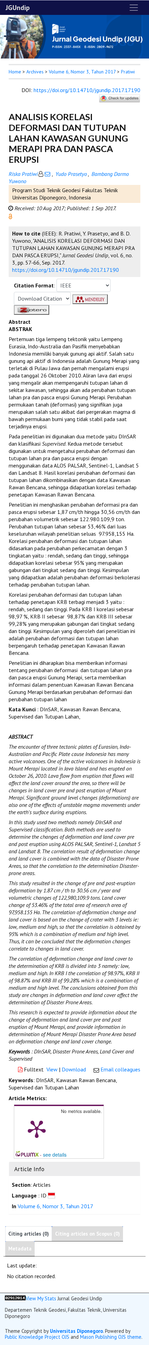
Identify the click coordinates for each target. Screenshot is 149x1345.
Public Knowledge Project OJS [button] (37, 1337)
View (52, 1069)
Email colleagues (120, 1069)
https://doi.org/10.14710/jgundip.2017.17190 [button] (65, 269)
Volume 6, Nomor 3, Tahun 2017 (82, 72)
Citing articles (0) (28, 1233)
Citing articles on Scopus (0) (87, 1233)
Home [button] (15, 72)
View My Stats (41, 1298)
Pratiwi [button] (128, 72)
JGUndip (18, 7)
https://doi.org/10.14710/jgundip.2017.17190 (87, 90)
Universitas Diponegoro (76, 1331)
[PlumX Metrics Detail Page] (37, 1128)
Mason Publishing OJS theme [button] (110, 1337)
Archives (35, 72)
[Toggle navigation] (133, 8)
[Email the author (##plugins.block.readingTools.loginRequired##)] (47, 173)
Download (74, 1069)
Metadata (20, 1248)
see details (55, 1154)
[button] (10, 215)
